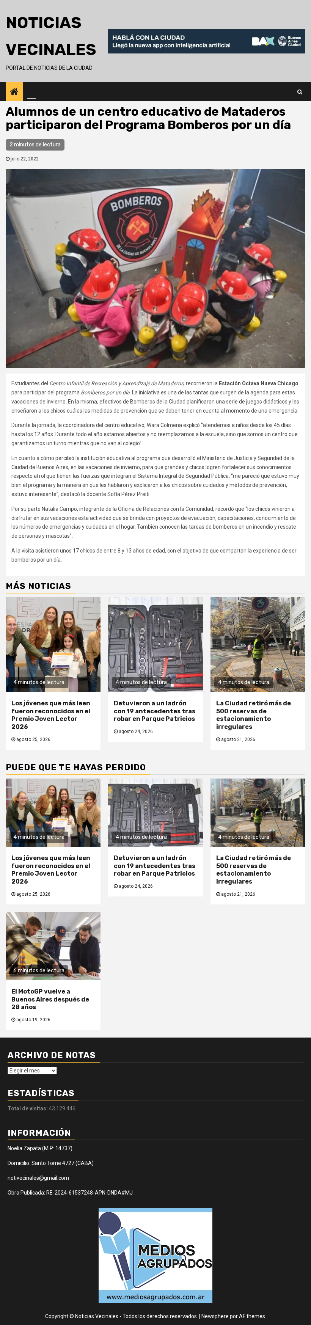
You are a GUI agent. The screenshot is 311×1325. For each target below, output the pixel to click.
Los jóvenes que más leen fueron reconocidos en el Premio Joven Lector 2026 (50, 715)
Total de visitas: (28, 1108)
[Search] (300, 92)
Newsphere (215, 1316)
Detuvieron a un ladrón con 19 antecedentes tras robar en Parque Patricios (154, 711)
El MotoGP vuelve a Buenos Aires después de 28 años (50, 999)
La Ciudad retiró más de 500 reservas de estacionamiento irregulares (253, 715)
